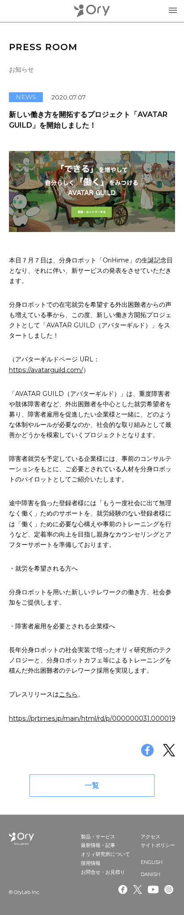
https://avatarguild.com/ (46, 370)
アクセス (150, 836)
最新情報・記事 (98, 845)
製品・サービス (98, 836)
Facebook (122, 889)
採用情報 (90, 863)
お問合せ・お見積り (103, 872)
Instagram (169, 889)
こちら (68, 694)
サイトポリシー (158, 845)
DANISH (150, 874)
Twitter (137, 889)
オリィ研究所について (105, 854)
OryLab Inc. (92, 11)
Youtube (153, 889)
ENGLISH (152, 862)
